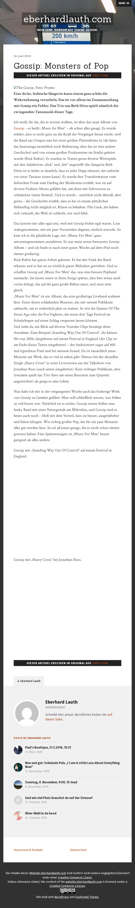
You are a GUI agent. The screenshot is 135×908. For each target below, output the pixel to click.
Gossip (19, 128)
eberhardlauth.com (68, 19)
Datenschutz (78, 850)
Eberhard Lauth (61, 702)
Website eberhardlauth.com (48, 873)
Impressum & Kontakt (28, 850)
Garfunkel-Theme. (87, 897)
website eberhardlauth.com (84, 881)
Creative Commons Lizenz (75, 877)
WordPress (61, 897)
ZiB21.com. (100, 75)
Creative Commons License (67, 886)
